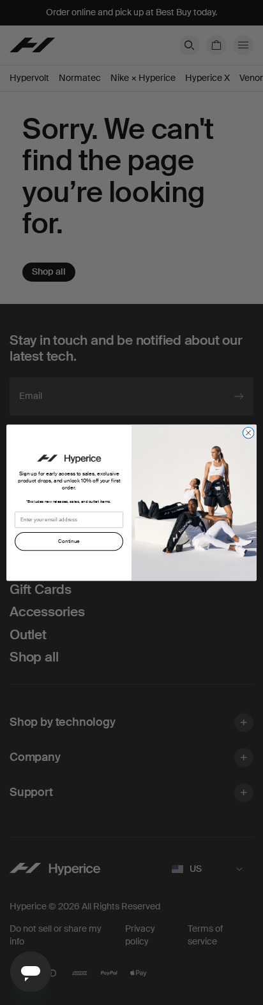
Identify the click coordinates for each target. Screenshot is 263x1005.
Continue (68, 541)
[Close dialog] (248, 432)
